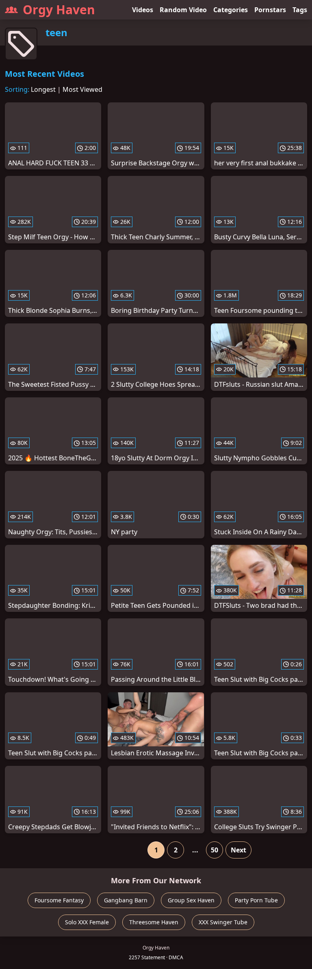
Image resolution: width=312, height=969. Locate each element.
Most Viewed (82, 89)
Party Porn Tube (256, 900)
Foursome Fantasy (59, 900)
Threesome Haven (153, 922)
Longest (43, 89)
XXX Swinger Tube (223, 922)
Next (238, 849)
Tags (299, 9)
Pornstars (270, 9)
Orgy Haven (59, 9)
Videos (142, 9)
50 (214, 849)
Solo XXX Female (87, 922)
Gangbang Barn (125, 900)
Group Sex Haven (191, 900)
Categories (230, 9)
